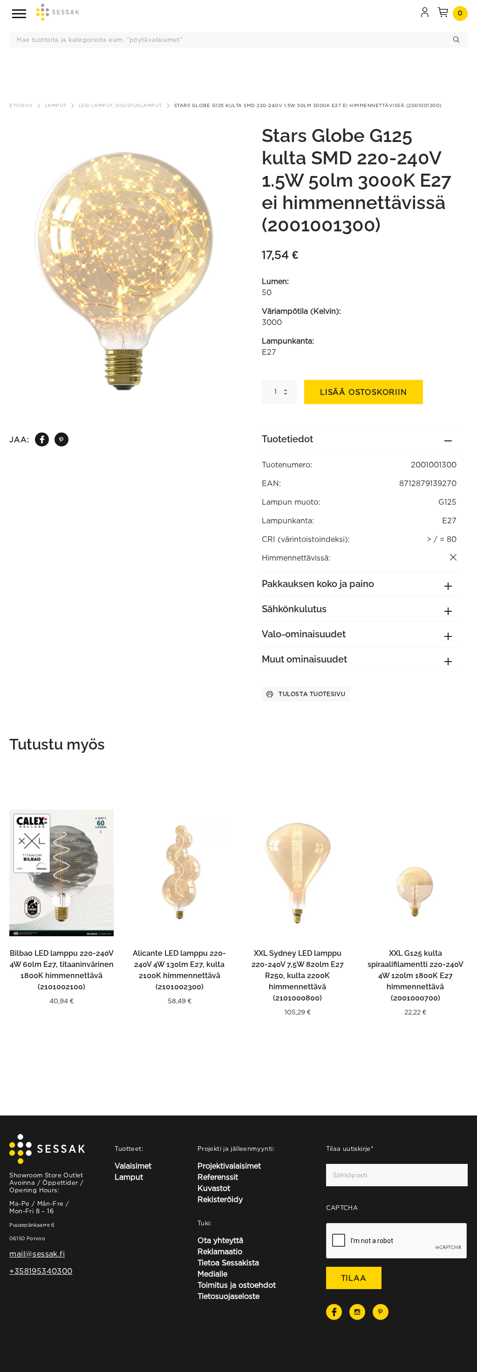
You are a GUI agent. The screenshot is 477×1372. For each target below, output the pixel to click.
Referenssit (218, 1177)
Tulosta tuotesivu (312, 694)
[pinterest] (61, 440)
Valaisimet (133, 1166)
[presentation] (397, 1241)
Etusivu (21, 105)
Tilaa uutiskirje (350, 1148)
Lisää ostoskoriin (363, 392)
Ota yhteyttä (220, 1240)
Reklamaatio (220, 1251)
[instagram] (357, 1312)
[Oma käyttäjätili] (425, 13)
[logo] (57, 14)
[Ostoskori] (443, 13)
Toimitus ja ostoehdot (237, 1285)
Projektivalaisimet (229, 1166)
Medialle (212, 1274)
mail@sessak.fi (36, 1254)
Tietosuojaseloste (228, 1296)
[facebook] (42, 439)
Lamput (56, 105)
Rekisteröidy (220, 1199)
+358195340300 (40, 1271)
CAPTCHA (342, 1207)
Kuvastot (214, 1188)
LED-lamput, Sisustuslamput (120, 105)
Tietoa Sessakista (228, 1262)
